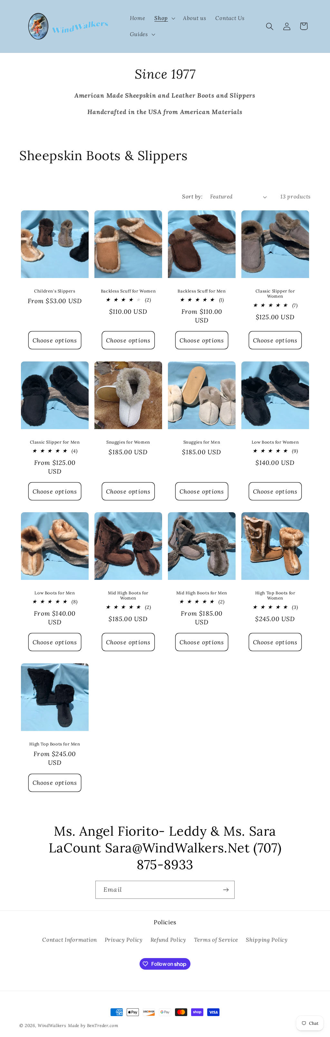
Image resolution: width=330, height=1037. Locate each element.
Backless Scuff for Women (128, 291)
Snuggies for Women (128, 442)
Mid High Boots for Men (201, 593)
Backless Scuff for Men (202, 291)
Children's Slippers (54, 291)
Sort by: (192, 196)
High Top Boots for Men (54, 743)
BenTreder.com (103, 1025)
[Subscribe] (225, 890)
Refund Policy (168, 939)
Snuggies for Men (201, 442)
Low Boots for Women (275, 442)
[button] (164, 18)
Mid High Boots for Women (128, 596)
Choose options (55, 340)
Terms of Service (216, 939)
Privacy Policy (124, 939)
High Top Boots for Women (275, 596)
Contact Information (69, 939)
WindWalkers (52, 1025)
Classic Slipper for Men (55, 442)
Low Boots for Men (54, 593)
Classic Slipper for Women (275, 294)
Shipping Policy (267, 939)
